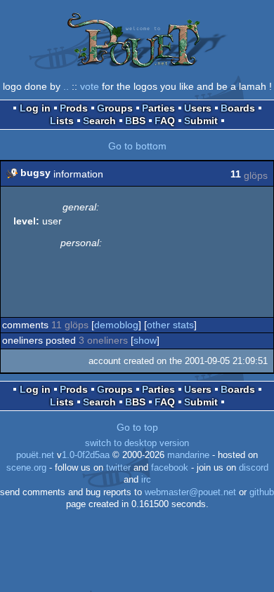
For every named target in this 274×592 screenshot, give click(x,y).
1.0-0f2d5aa (86, 455)
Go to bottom (137, 146)
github (261, 492)
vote (89, 86)
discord (253, 468)
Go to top (137, 427)
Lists (62, 120)
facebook (169, 468)
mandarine (188, 455)
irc (146, 480)
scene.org (26, 468)
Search (99, 120)
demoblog (116, 324)
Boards (238, 108)
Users (197, 108)
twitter (118, 468)
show (145, 340)
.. (66, 86)
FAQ (165, 120)
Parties (158, 108)
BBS (135, 120)
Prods (74, 108)
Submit (201, 120)
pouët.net (35, 455)
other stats (170, 324)
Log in (35, 108)
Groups (115, 108)
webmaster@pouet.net (190, 492)
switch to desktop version (137, 443)
